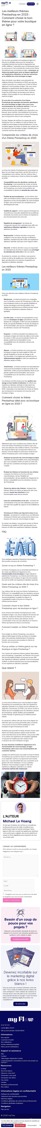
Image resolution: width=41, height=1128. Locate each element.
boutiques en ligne (16, 320)
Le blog (3, 1069)
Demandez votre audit (8, 1076)
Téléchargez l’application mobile (12, 1059)
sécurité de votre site (29, 190)
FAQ (2, 1054)
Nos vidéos (5, 1087)
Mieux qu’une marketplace (10, 1047)
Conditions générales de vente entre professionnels (19, 1101)
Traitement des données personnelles (14, 1096)
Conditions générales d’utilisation (12, 1103)
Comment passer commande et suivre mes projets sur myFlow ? (19, 1062)
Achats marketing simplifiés (10, 1044)
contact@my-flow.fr (7, 1028)
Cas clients (4, 1080)
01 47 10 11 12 (5, 1025)
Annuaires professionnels (9, 1085)
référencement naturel (12, 358)
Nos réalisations (6, 1042)
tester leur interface (17, 492)
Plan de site (5, 1109)
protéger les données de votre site (21, 251)
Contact (3, 1056)
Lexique (3, 1082)
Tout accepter (7, 1125)
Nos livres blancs (6, 1071)
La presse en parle (7, 1040)
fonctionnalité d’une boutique (13, 574)
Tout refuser (20, 1125)
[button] (22, 3)
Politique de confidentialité (10, 1094)
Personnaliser (32, 1125)
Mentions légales (6, 1099)
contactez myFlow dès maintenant (14, 769)
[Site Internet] (18, 891)
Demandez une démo (8, 1078)
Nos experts (5, 1038)
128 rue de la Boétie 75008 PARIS (12, 1031)
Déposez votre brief (8, 1073)
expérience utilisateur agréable (15, 227)
